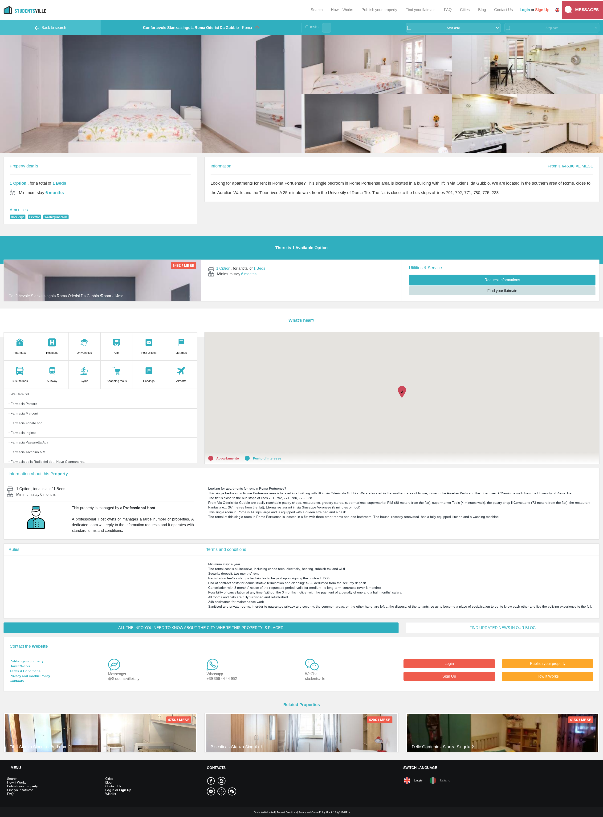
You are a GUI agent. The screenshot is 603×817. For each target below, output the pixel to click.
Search (317, 10)
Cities (465, 10)
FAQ (448, 10)
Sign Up (449, 676)
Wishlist (110, 794)
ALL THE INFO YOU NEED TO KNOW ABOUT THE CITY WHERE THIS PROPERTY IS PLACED (201, 628)
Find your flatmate (421, 10)
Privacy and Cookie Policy (30, 676)
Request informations (502, 280)
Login (449, 664)
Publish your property (379, 10)
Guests (311, 26)
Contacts (17, 681)
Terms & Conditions (25, 671)
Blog (482, 10)
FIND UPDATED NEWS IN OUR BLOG (502, 628)
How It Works (342, 10)
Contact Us (503, 10)
